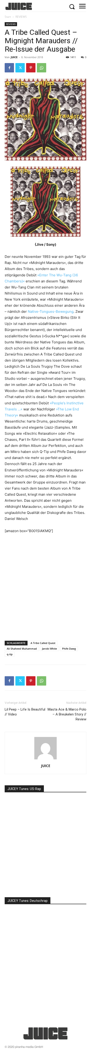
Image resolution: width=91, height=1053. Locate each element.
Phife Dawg (69, 648)
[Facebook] (9, 67)
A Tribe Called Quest (43, 643)
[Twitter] (20, 67)
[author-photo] (45, 759)
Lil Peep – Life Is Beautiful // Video (25, 711)
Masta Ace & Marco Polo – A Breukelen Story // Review (67, 714)
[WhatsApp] (41, 67)
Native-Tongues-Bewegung (51, 311)
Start (8, 17)
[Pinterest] (30, 67)
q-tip (10, 654)
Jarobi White (49, 648)
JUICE (14, 57)
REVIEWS (21, 17)
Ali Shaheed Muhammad (22, 648)
